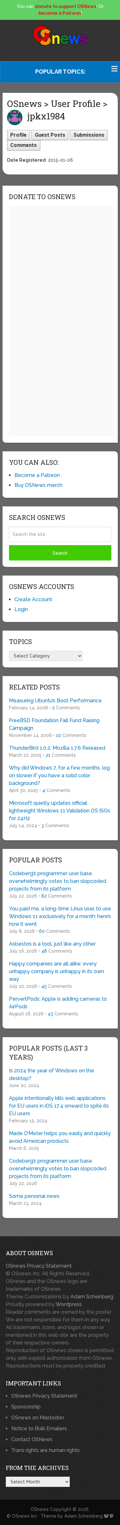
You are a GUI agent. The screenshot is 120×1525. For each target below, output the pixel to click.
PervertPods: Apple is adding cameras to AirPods (58, 1003)
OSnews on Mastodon (37, 1418)
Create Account (33, 599)
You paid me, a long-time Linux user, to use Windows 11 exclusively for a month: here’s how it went (60, 916)
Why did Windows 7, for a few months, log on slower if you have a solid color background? (59, 775)
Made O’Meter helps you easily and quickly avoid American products (60, 1137)
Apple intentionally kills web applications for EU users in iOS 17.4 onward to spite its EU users (59, 1106)
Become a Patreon (37, 475)
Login (21, 609)
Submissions (88, 135)
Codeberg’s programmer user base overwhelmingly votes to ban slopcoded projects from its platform (57, 881)
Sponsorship (26, 1407)
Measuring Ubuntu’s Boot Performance (55, 701)
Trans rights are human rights (45, 1450)
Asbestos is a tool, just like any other (52, 944)
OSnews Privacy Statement (39, 1266)
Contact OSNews (31, 1439)
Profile (18, 135)
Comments (23, 145)
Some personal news (34, 1196)
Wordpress (69, 1304)
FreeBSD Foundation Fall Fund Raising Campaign (54, 724)
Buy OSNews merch (38, 485)
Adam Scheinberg (91, 1297)
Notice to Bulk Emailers (39, 1428)
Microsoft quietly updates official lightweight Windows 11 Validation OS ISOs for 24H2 (59, 810)
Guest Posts (50, 135)
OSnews (40, 1509)
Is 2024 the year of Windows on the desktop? (51, 1074)
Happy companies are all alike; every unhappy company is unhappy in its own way (56, 971)
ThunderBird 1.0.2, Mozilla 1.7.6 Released (57, 748)
